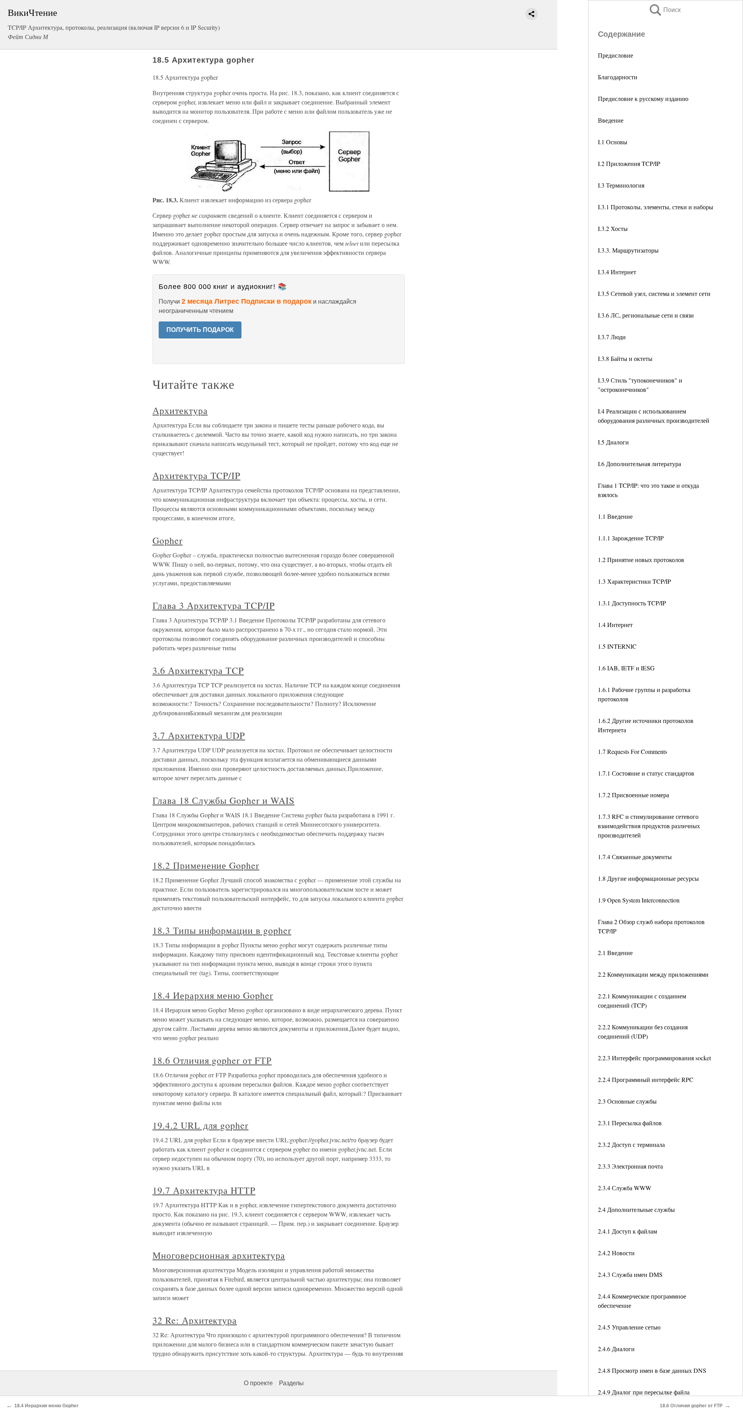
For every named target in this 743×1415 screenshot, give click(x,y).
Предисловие (615, 55)
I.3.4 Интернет (617, 272)
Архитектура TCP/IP (196, 475)
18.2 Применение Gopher (205, 865)
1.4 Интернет (615, 624)
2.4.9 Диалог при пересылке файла (644, 1392)
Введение (610, 120)
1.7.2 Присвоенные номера (633, 795)
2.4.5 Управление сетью (629, 1327)
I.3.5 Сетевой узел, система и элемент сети (654, 293)
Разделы (291, 1383)
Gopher (167, 540)
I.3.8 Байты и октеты (625, 358)
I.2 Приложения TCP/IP (629, 163)
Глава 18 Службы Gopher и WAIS (223, 800)
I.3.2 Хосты (613, 228)
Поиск (664, 10)
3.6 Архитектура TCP (198, 670)
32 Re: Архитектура (194, 1320)
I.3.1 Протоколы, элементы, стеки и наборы (655, 207)
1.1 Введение (615, 516)
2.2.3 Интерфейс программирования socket (654, 1058)
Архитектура (180, 410)
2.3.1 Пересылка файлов (630, 1123)
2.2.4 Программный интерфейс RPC (645, 1079)
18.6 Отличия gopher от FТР (212, 1060)
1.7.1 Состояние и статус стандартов (646, 773)
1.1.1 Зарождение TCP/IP (631, 538)
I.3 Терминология (621, 185)
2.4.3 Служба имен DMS (630, 1274)
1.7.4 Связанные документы (635, 857)
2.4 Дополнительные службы (636, 1209)
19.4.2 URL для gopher (200, 1125)
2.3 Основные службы (627, 1101)
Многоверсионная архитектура (218, 1255)
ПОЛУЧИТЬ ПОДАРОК (200, 329)
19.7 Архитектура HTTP (203, 1190)
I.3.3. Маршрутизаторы (628, 250)
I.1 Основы (612, 142)
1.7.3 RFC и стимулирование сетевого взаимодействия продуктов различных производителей (649, 825)
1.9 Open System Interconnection (639, 900)
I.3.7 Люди (612, 337)
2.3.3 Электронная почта (630, 1166)
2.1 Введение (615, 952)
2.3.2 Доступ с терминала (631, 1144)
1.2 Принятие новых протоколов (641, 559)
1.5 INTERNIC (617, 646)
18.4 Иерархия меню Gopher (212, 995)
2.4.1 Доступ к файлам (627, 1231)
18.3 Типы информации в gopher (221, 930)
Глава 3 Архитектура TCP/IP (213, 605)
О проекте (258, 1383)
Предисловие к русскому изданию (643, 98)
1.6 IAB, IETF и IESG (626, 668)
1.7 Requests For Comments (632, 751)
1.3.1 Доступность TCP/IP (632, 603)
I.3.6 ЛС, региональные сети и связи (646, 315)
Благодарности (617, 77)
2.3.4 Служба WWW (624, 1188)
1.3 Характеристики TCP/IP (634, 581)
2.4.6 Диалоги (616, 1349)
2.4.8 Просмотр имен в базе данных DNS (652, 1370)
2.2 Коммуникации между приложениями (653, 974)
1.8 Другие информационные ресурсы (648, 878)
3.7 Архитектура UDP (198, 735)
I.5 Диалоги (613, 442)
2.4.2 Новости (616, 1253)
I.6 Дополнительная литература (639, 464)
